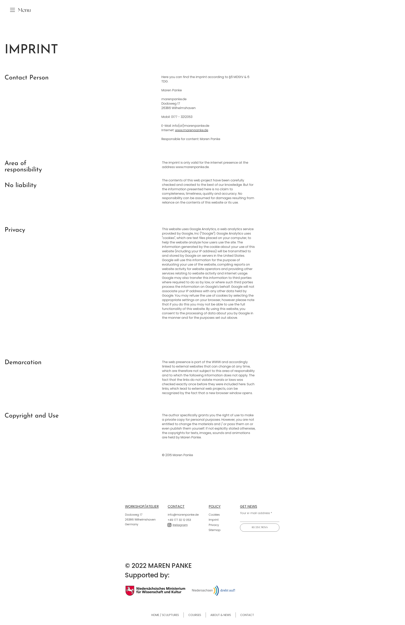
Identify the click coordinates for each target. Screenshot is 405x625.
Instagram (180, 525)
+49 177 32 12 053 (179, 520)
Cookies (214, 515)
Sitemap (215, 530)
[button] (23, 11)
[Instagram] (169, 525)
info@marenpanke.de (183, 515)
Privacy (214, 525)
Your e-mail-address (255, 513)
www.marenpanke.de (191, 130)
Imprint (214, 520)
